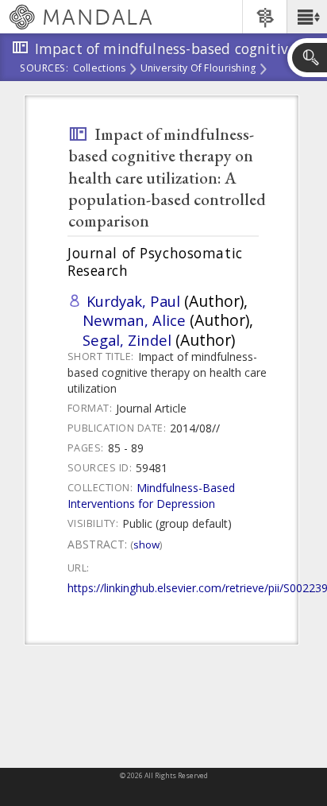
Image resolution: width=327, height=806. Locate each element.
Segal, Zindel (127, 340)
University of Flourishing (198, 69)
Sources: (44, 69)
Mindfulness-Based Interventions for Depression (151, 495)
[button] (307, 16)
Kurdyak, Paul (133, 301)
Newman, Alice (134, 320)
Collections (99, 69)
